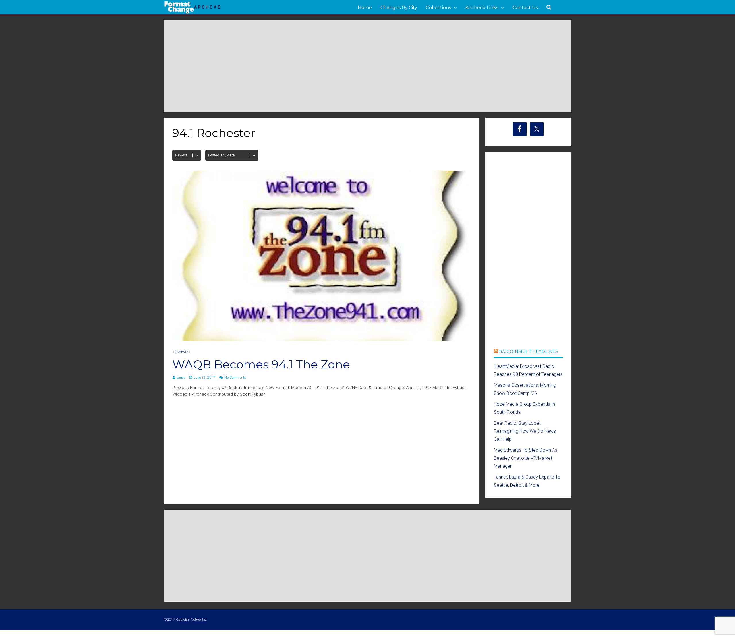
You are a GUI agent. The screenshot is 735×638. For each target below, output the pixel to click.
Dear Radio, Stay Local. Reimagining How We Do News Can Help (525, 431)
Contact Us (525, 7)
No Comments (235, 378)
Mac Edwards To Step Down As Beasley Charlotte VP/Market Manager (525, 458)
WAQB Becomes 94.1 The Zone (261, 364)
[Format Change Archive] (192, 13)
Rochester (181, 352)
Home (365, 7)
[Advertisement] (367, 66)
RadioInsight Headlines (528, 351)
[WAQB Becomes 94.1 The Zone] (321, 339)
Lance (181, 378)
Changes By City (398, 7)
